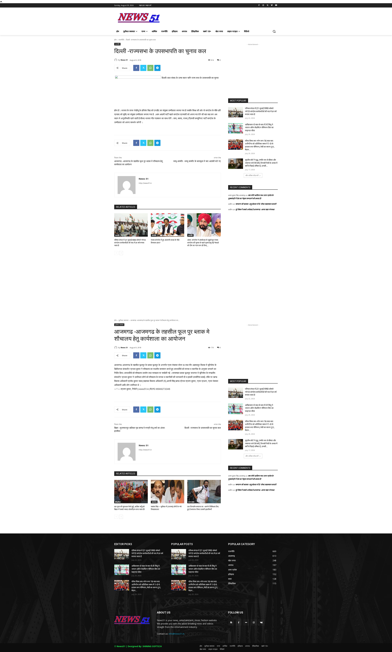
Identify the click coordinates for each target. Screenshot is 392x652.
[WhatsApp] (150, 68)
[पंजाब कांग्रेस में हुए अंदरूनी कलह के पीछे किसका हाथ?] (167, 225)
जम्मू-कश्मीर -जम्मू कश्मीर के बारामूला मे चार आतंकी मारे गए (197, 161)
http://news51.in (145, 183)
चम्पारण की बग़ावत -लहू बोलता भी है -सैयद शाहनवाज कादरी (256, 204)
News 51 (124, 60)
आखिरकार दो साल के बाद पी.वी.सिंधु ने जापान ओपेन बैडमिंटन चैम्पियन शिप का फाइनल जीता (259, 127)
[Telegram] (157, 68)
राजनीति (121, 39)
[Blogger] (231, 622)
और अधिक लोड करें (251, 175)
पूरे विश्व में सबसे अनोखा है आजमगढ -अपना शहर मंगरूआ (255, 209)
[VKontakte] (261, 622)
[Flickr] (246, 622)
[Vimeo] (271, 5)
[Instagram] (263, 5)
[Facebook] (259, 5)
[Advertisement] (219, 19)
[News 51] (116, 59)
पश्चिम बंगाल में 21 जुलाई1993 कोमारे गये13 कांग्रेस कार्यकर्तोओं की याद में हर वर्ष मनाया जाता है (130, 243)
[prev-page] (116, 253)
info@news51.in (176, 633)
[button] (274, 31)
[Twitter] (267, 5)
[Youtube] (276, 5)
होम (115, 39)
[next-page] (121, 253)
